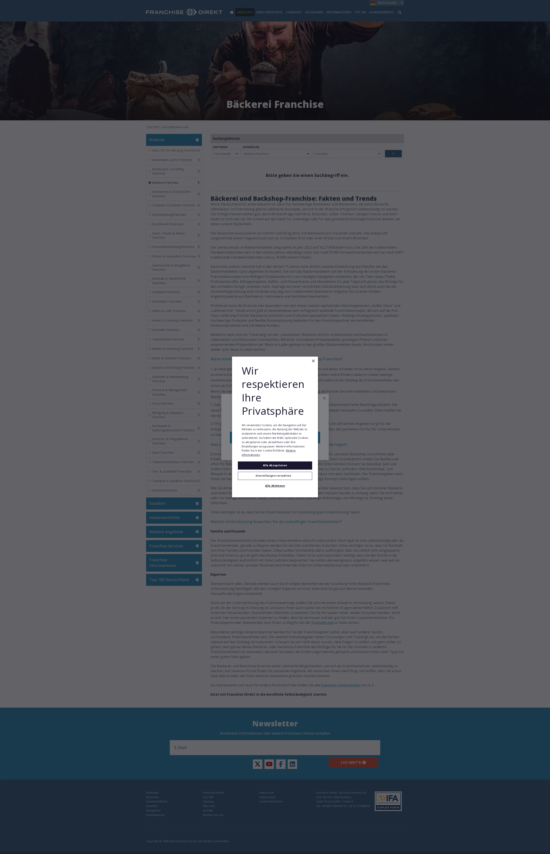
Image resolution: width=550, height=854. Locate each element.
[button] (275, 476)
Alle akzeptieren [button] (275, 465)
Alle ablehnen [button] (275, 486)
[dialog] (275, 427)
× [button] (313, 361)
